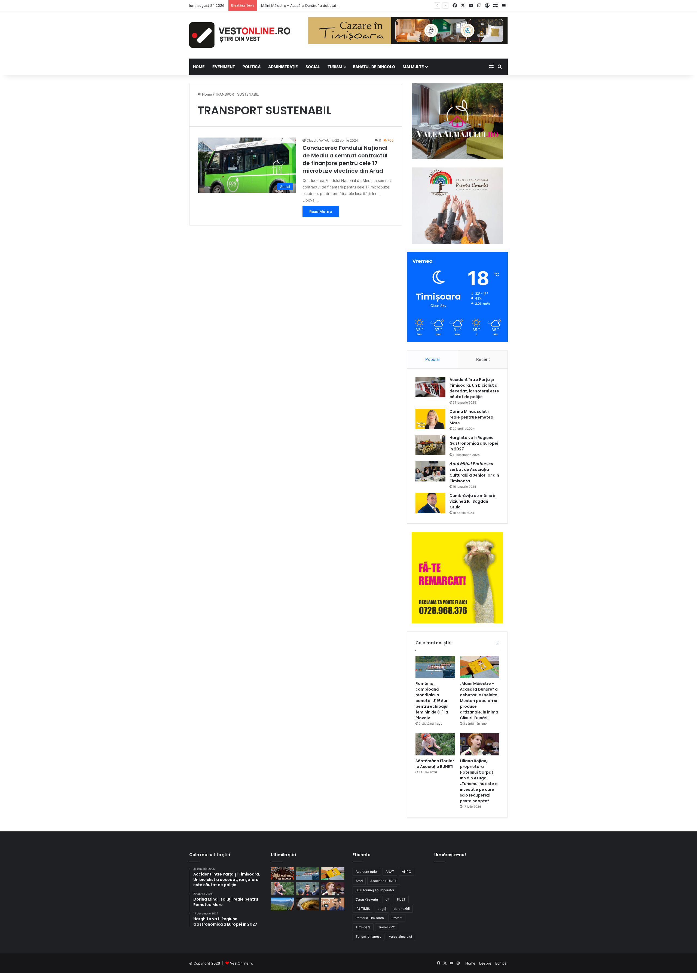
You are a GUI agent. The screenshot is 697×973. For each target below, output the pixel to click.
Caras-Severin (367, 899)
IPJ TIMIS (363, 909)
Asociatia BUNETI (383, 881)
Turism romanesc (368, 936)
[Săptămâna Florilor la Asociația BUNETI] (435, 744)
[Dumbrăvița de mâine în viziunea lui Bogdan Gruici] (430, 503)
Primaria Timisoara (370, 918)
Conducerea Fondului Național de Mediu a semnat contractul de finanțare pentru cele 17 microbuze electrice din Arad (344, 159)
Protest (397, 918)
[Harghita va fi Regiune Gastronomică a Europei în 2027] (430, 445)
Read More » (320, 211)
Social (312, 66)
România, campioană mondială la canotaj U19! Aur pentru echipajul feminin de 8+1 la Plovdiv (431, 701)
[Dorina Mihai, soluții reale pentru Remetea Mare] (430, 419)
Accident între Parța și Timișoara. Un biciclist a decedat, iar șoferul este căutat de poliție (474, 388)
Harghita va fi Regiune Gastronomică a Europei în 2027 (474, 443)
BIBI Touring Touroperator (375, 890)
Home (206, 94)
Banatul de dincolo (374, 66)
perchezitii (402, 909)
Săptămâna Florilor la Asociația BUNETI (434, 763)
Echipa (500, 963)
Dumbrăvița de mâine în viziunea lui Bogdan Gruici (473, 501)
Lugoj (382, 909)
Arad (359, 881)
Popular (432, 359)
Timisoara (363, 927)
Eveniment (223, 66)
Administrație (283, 66)
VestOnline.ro (241, 963)
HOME (199, 66)
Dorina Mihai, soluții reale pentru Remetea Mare (471, 417)
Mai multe (413, 66)
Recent (483, 359)
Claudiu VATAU (318, 140)
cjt (387, 899)
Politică (252, 66)
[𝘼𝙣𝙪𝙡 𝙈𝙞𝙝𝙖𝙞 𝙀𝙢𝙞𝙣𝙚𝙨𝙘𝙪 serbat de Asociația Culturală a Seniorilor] (430, 471)
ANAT (390, 872)
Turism (335, 66)
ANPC (406, 872)
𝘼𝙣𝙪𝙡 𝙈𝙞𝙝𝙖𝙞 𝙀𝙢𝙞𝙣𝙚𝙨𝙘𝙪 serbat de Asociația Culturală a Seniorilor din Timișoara (474, 472)
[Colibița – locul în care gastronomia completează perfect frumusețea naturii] (307, 904)
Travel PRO (386, 927)
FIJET (401, 899)
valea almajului (400, 936)
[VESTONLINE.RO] (239, 35)
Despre (485, 963)
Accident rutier (367, 872)
